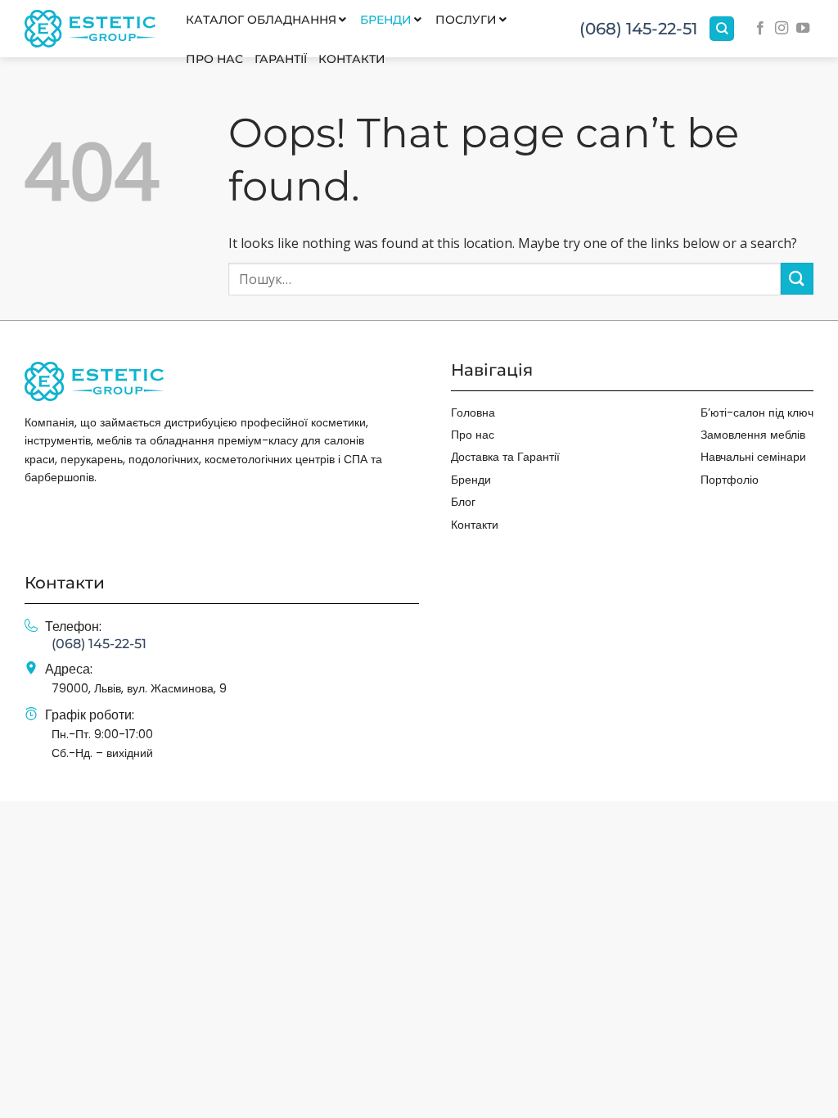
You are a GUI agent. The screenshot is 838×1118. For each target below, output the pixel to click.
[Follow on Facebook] (760, 28)
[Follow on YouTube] (802, 28)
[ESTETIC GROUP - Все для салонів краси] (90, 28)
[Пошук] (722, 29)
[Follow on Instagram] (781, 28)
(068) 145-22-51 (638, 28)
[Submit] (797, 279)
